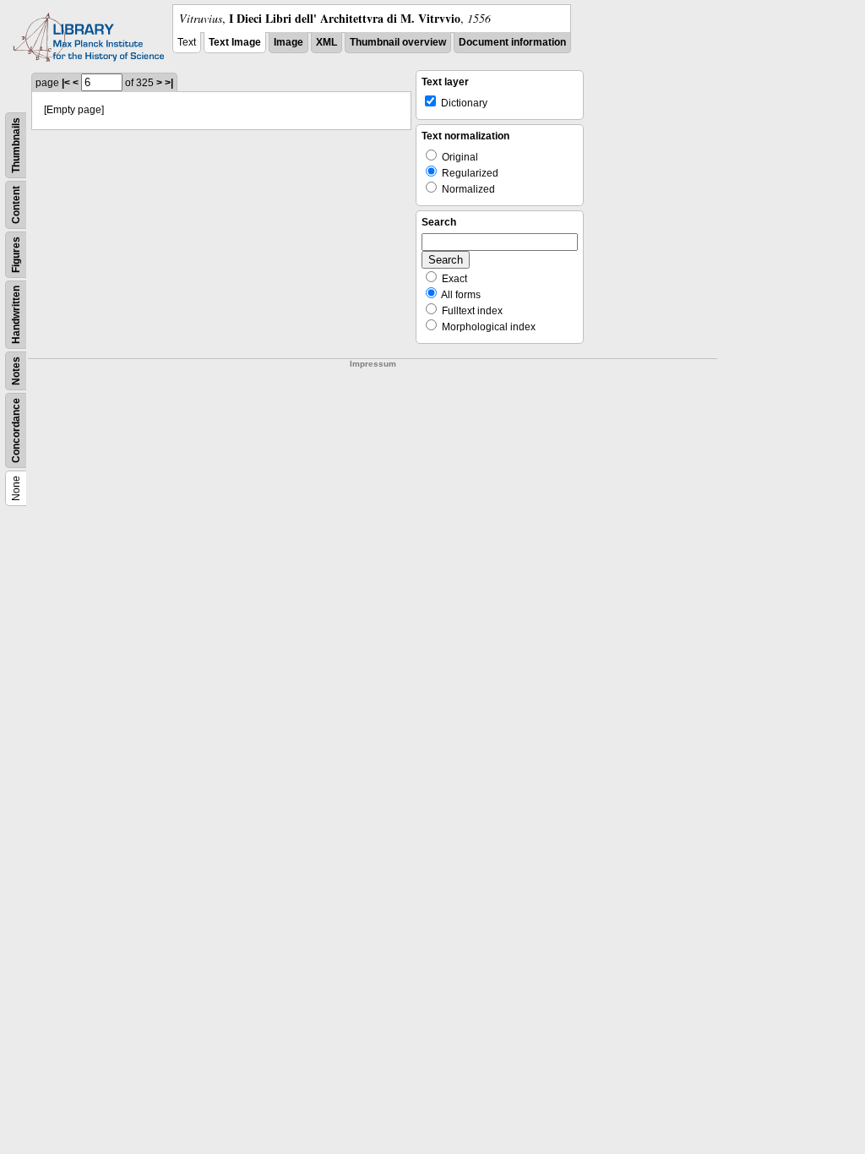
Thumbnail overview (398, 42)
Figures (16, 255)
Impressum (373, 363)
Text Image (235, 42)
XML (326, 42)
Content (16, 205)
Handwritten (16, 315)
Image (288, 42)
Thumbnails (16, 145)
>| (169, 83)
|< (66, 83)
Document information (512, 42)
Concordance (16, 430)
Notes (16, 371)
